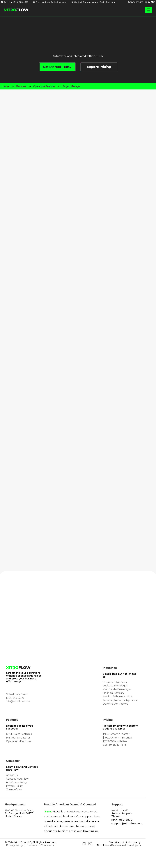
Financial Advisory (113, 692)
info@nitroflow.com (64, 635)
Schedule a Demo (17, 694)
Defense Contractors (115, 703)
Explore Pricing (99, 67)
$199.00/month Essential (117, 737)
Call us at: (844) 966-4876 (16, 2)
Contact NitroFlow (17, 778)
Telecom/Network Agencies (120, 700)
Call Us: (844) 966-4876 (18, 635)
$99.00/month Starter (116, 734)
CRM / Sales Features (19, 734)
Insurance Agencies (115, 682)
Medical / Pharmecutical (117, 696)
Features (21, 86)
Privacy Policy (14, 785)
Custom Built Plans (114, 744)
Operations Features (44, 86)
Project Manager (71, 86)
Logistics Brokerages (115, 685)
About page (90, 831)
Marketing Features (18, 737)
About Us (12, 775)
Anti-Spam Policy (16, 782)
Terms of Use (14, 789)
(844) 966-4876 (15, 697)
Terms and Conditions (40, 845)
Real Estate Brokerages (117, 689)
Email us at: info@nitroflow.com (51, 2)
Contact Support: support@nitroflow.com (94, 2)
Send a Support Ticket (121, 815)
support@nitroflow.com (126, 823)
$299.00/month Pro (115, 741)
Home (5, 86)
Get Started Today (57, 67)
